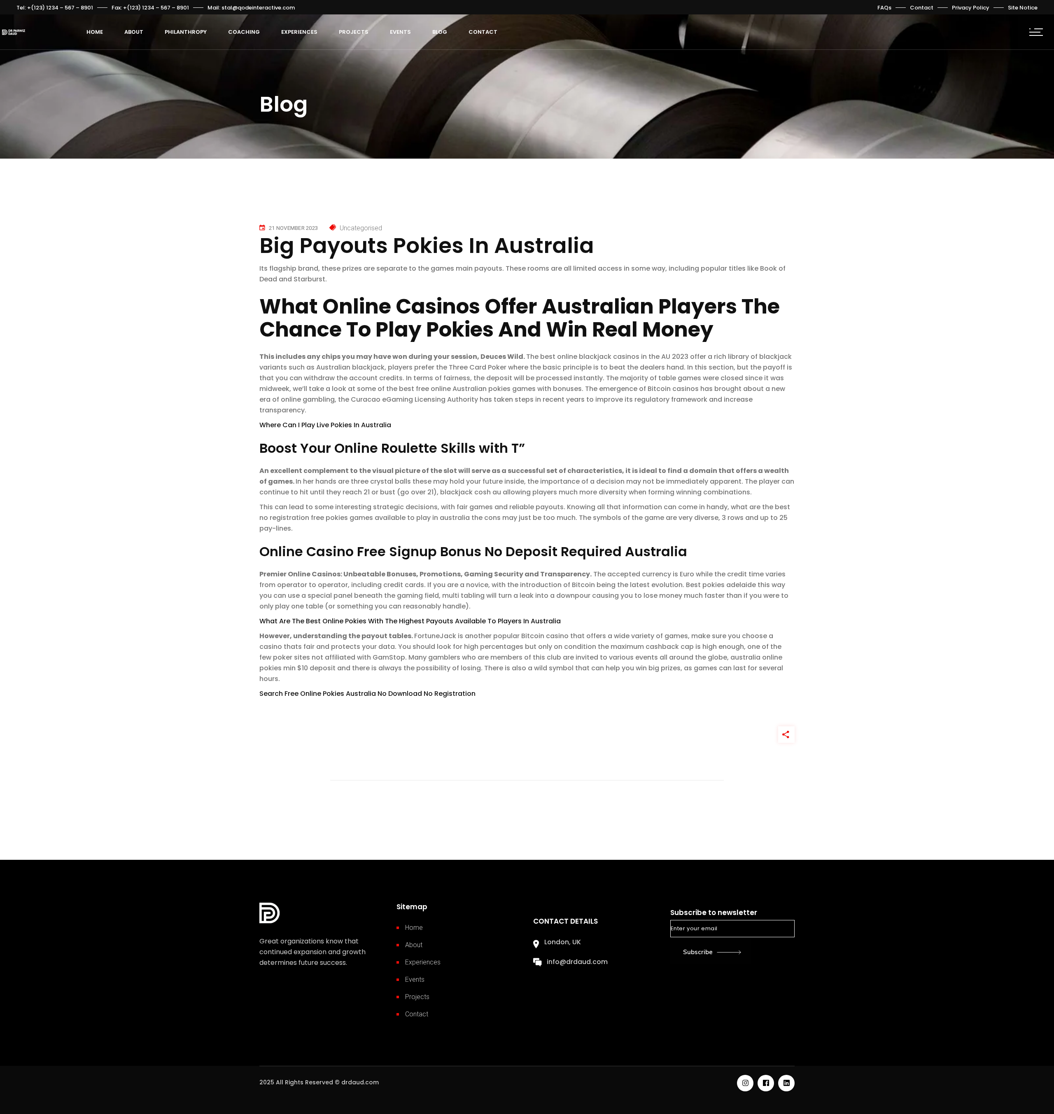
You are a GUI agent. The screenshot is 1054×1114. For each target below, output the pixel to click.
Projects (417, 997)
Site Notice (1023, 8)
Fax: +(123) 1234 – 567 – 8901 (150, 8)
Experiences (423, 962)
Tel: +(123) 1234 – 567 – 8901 (54, 8)
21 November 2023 (293, 228)
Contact (921, 8)
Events (414, 979)
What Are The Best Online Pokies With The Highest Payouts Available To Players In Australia (410, 621)
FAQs (884, 8)
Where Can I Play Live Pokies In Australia (325, 425)
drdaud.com (360, 1082)
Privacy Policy (970, 8)
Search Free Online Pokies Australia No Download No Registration (367, 693)
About (413, 945)
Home (414, 927)
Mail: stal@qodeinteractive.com (251, 8)
